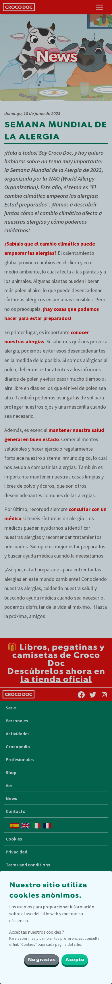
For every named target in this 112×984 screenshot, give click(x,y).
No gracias (41, 960)
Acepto (74, 960)
